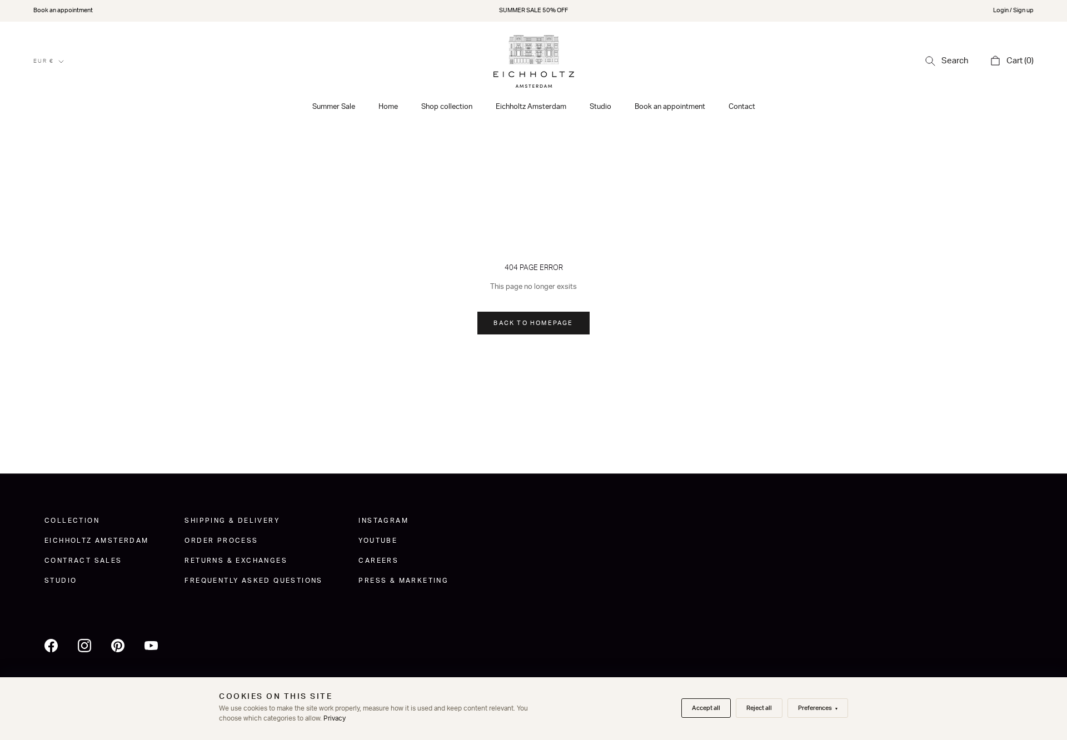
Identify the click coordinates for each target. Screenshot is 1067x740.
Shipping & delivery (232, 520)
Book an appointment (63, 10)
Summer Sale (333, 107)
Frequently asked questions (253, 580)
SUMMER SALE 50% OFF (533, 10)
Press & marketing (403, 580)
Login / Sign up (1013, 10)
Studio (600, 107)
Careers (378, 560)
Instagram (383, 520)
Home (388, 107)
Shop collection (446, 107)
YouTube (377, 540)
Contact (742, 107)
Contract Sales (83, 560)
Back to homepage (533, 323)
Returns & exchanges (236, 560)
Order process (221, 540)
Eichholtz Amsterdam (531, 107)
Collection (71, 520)
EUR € (43, 61)
